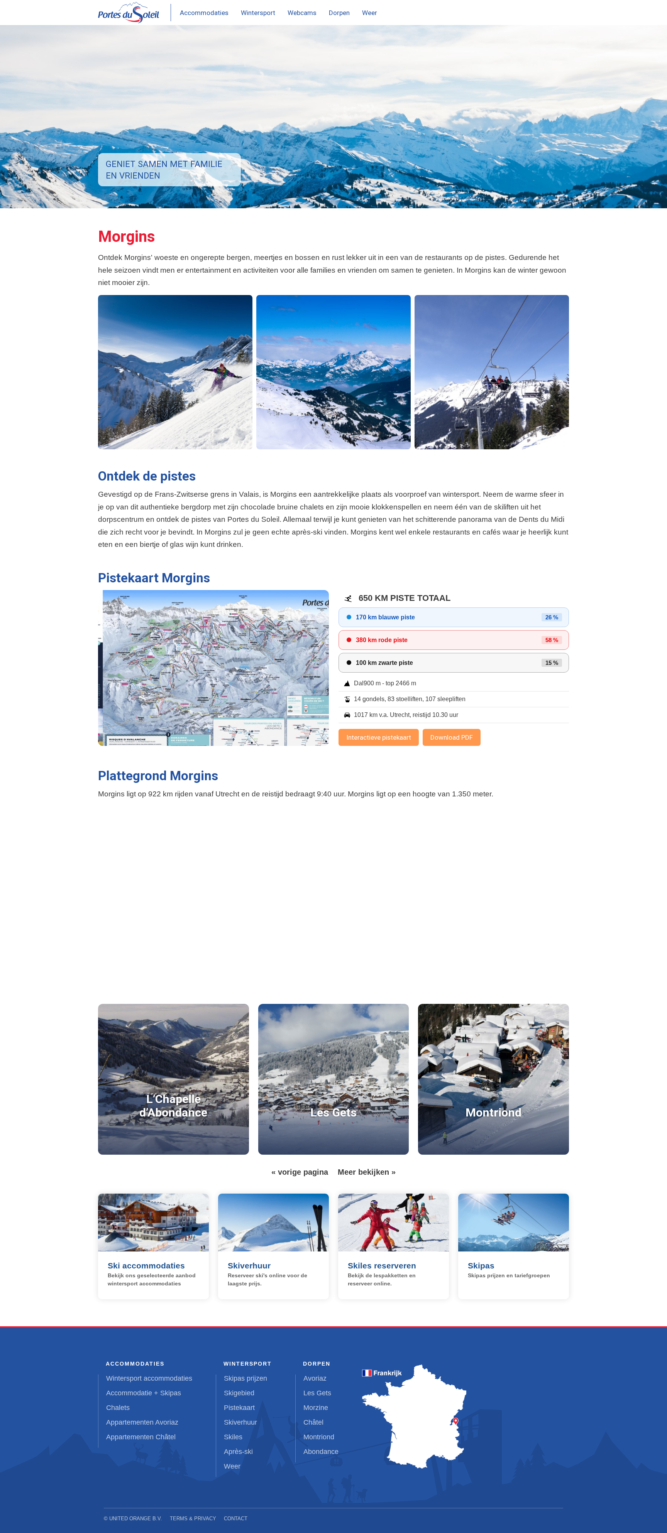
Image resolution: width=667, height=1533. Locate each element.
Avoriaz (315, 1378)
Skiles (233, 1437)
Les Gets (317, 1393)
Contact (235, 1518)
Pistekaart (239, 1408)
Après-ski (238, 1451)
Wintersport (258, 13)
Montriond (318, 1437)
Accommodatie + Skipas (143, 1393)
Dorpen (339, 13)
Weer (369, 13)
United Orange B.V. (135, 1518)
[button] (175, 372)
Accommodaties (204, 13)
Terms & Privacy (193, 1518)
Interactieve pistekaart (378, 737)
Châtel (313, 1422)
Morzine (315, 1408)
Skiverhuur (240, 1422)
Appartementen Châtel (141, 1437)
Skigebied (239, 1393)
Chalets (118, 1408)
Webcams (302, 13)
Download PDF (451, 737)
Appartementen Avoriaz (142, 1422)
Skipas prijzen (245, 1378)
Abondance (321, 1451)
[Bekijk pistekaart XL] (213, 668)
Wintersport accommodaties (149, 1378)
